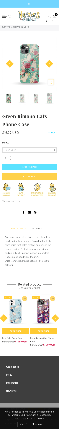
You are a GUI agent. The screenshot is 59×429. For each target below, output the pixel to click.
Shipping (37, 228)
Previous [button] (10, 64)
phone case (14, 201)
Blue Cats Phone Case (12, 338)
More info (37, 424)
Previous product (45, 21)
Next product (53, 21)
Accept (23, 424)
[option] (29, 64)
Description (18, 228)
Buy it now (29, 176)
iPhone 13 (10, 150)
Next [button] (49, 64)
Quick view (24, 298)
